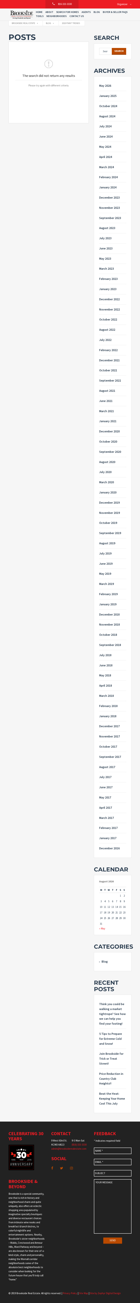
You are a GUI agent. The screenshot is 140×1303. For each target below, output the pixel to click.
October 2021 (108, 370)
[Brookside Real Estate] (21, 14)
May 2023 (105, 258)
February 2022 (108, 350)
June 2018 (106, 665)
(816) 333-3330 (79, 1144)
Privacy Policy (70, 1293)
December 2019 (109, 503)
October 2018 (108, 635)
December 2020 (109, 431)
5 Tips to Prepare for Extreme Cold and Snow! (110, 1039)
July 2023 (105, 238)
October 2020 (108, 441)
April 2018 (105, 685)
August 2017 (107, 767)
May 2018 (105, 675)
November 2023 (109, 208)
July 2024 (105, 126)
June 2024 (106, 136)
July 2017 (105, 777)
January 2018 (107, 716)
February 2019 (108, 594)
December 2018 (109, 614)
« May (102, 928)
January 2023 (107, 289)
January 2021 (107, 421)
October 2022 (108, 319)
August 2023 (107, 228)
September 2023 (110, 218)
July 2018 (105, 655)
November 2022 (109, 309)
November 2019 (109, 513)
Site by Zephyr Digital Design (105, 1293)
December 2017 (109, 726)
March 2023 (106, 269)
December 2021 (109, 360)
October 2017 (108, 747)
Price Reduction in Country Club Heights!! (111, 1079)
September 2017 (110, 757)
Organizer (122, 4)
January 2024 (107, 187)
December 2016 (109, 848)
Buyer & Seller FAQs (115, 12)
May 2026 (105, 86)
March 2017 (106, 818)
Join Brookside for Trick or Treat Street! (111, 1058)
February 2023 (108, 279)
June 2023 (106, 248)
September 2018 (110, 645)
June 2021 (106, 401)
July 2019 (105, 553)
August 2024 (107, 116)
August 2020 (107, 462)
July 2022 (105, 340)
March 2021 (106, 411)
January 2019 (107, 604)
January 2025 (107, 96)
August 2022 (107, 330)
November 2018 (109, 624)
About (49, 12)
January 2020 (107, 492)
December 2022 (109, 299)
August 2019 (107, 543)
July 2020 (105, 472)
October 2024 (108, 106)
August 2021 (107, 391)
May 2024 (105, 147)
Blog (97, 12)
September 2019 (110, 533)
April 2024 (105, 157)
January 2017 (107, 838)
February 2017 (108, 828)
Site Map (83, 1293)
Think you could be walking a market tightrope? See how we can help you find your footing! (112, 1013)
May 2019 (105, 574)
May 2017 (105, 797)
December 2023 (109, 197)
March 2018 (106, 696)
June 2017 (106, 787)
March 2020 (106, 482)
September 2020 (110, 452)
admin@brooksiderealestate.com (68, 1148)
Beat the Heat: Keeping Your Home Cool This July (112, 1098)
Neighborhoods (56, 16)
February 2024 (108, 177)
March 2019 (106, 584)
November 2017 (109, 736)
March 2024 (106, 167)
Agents (86, 12)
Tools (40, 16)
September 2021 (110, 380)
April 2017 (105, 808)
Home (39, 12)
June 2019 (106, 564)
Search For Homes (67, 12)
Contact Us (76, 16)
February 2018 (108, 706)
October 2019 (108, 523)
